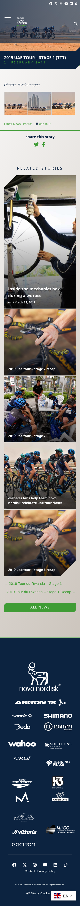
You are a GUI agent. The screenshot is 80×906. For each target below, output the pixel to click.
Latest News (12, 124)
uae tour (45, 124)
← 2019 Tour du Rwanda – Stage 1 (33, 584)
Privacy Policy (46, 871)
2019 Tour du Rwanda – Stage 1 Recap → (41, 592)
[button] (8, 20)
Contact (30, 871)
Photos (27, 124)
